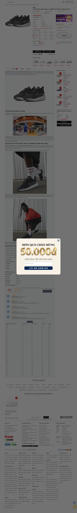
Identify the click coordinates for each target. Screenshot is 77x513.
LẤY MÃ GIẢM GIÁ (38, 268)
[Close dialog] (58, 240)
